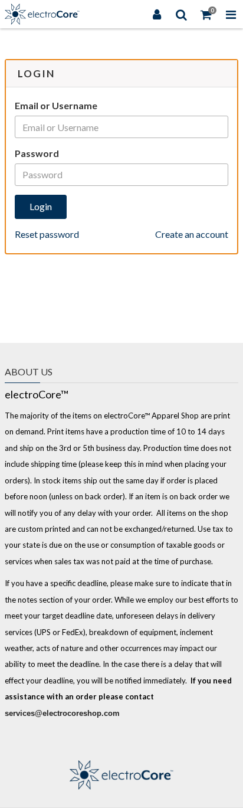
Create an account (191, 234)
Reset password (47, 234)
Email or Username (56, 105)
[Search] (181, 14)
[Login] (157, 14)
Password (37, 153)
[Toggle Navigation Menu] (230, 14)
